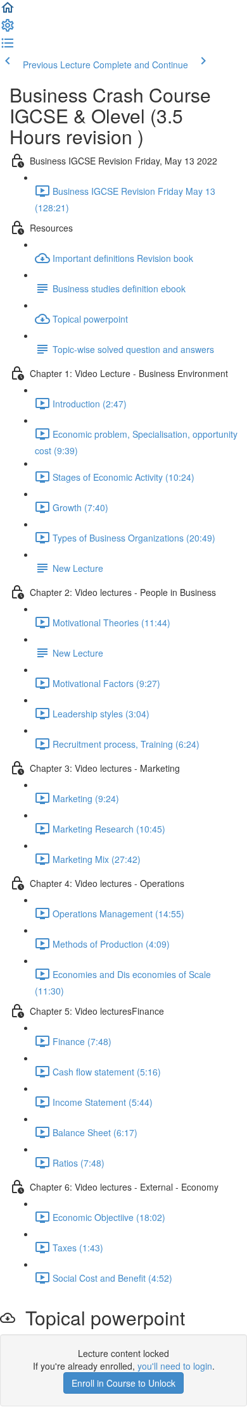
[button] (7, 11)
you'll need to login (174, 1366)
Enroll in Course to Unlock (123, 1383)
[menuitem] (7, 29)
